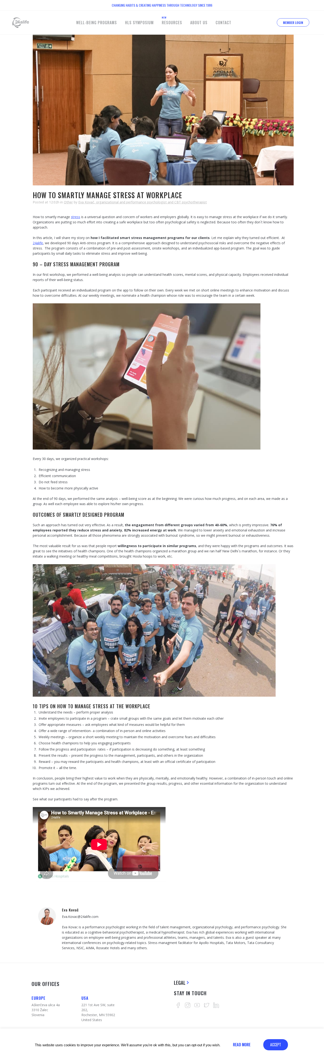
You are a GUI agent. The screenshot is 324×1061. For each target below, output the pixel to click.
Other (68, 202)
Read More (241, 1044)
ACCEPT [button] (275, 1044)
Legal (179, 982)
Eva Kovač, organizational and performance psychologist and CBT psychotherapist (142, 202)
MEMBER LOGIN (293, 22)
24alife (38, 243)
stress (75, 217)
